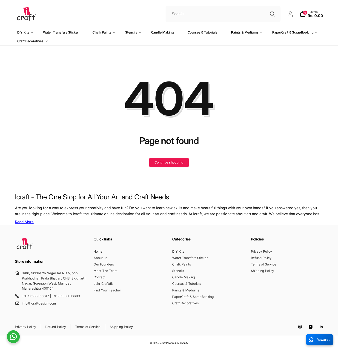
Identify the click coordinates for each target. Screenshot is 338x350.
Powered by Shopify (177, 343)
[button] (311, 14)
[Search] (272, 14)
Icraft (163, 343)
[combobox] (223, 14)
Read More (24, 222)
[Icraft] (24, 249)
